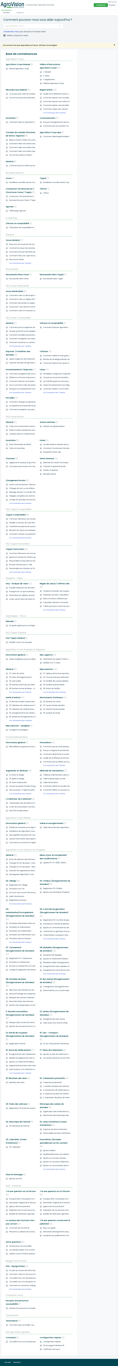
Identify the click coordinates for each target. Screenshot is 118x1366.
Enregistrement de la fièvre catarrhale (58, 970)
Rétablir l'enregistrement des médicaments (26, 1058)
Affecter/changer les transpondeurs (23, 994)
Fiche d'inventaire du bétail (20, 444)
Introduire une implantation (20, 931)
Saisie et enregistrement (52, 823)
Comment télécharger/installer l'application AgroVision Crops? (68, 136)
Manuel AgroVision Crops (19, 68)
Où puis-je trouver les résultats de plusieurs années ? (64, 377)
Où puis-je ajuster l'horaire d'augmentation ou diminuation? (33, 786)
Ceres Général (14, 240)
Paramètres (47, 742)
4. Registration (49, 79)
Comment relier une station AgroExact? (25, 151)
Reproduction (48, 669)
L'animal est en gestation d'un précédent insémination (65, 931)
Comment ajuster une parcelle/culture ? (59, 105)
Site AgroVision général (18, 1332)
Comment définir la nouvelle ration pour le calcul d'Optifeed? (68, 786)
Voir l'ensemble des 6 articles (20, 503)
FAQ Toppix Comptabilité (18, 509)
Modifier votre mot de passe (20, 642)
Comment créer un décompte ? (22, 295)
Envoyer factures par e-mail (20, 564)
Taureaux (11, 458)
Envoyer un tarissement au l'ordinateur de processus (30, 966)
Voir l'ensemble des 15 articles (54, 113)
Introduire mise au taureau (20, 938)
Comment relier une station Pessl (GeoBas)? (27, 147)
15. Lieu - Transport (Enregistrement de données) (54, 1036)
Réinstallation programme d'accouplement (26, 746)
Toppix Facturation (16, 549)
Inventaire (12, 118)
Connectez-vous (11, 31)
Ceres (9, 178)
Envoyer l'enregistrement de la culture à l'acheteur (63, 122)
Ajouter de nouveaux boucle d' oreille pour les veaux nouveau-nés (35, 1026)
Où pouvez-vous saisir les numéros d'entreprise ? (29, 307)
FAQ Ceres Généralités (17, 285)
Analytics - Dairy (14, 578)
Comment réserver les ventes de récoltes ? (60, 363)
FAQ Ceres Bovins (15, 416)
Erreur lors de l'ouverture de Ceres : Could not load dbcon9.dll (33, 244)
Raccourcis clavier (16, 259)
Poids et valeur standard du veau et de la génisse (29, 430)
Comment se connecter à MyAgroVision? (26, 1285)
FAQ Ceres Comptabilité (18, 317)
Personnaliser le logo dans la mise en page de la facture (31, 561)
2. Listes (46, 76)
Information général (16, 655)
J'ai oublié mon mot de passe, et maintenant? (28, 1282)
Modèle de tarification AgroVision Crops (25, 1214)
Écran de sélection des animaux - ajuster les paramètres (32, 859)
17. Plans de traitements (52, 1050)
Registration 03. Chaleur (52, 888)
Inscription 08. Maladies (52, 955)
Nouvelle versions (15, 172)
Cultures (45, 351)
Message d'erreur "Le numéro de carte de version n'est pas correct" (36, 492)
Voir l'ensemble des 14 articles (54, 692)
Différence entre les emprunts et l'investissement (29, 377)
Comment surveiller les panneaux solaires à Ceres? (29, 335)
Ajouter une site (15, 1178)
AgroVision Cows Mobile (18, 817)
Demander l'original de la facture (22, 1202)
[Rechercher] (60, 26)
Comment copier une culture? (55, 109)
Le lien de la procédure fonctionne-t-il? (25, 807)
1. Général (47, 72)
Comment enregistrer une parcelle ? (24, 409)
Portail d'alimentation (17, 737)
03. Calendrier (14, 1147)
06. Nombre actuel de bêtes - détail (23, 688)
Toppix (44, 178)
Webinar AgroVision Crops (53, 83)
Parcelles (11, 398)
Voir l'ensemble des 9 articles (20, 692)
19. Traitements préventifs (54, 1078)
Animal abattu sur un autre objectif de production (63, 990)
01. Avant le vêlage (16, 775)
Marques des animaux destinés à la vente (26, 997)
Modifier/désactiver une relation (56, 1154)
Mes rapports (47, 655)
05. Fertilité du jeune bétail (53, 685)
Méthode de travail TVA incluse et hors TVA (60, 462)
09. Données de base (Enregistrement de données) (20, 982)
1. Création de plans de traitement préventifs (61, 1086)
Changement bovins (17, 480)
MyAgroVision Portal (16, 1260)
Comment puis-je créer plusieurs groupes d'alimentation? (66, 746)
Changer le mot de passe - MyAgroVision (25, 867)
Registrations (48, 89)
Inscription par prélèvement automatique (60, 1235)
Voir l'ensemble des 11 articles (20, 942)
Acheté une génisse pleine (54, 426)
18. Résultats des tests (17, 1078)
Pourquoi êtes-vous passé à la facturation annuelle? (30, 1199)
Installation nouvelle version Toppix (57, 182)
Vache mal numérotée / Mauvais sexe (24, 484)
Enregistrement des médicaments (23, 1054)
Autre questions (15, 1242)
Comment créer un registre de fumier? (25, 299)
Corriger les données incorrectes (22, 500)
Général (10, 161)
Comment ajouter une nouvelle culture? (59, 98)
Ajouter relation (49, 1150)
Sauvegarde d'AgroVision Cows (21, 874)
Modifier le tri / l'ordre (51, 663)
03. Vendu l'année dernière (54, 705)
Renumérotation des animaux (21, 1001)
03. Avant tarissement (18, 782)
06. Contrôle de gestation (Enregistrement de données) (54, 912)
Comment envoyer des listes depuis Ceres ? (27, 252)
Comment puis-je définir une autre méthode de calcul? (65, 762)
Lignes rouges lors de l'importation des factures (28, 359)
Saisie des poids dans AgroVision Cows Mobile (61, 827)
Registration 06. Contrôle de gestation (58, 920)
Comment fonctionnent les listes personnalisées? (63, 448)
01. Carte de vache (16, 673)
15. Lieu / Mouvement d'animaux (56, 1043)
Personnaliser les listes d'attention (56, 1133)
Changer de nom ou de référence (23, 488)
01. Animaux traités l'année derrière (23, 701)
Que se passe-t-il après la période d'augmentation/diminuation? (35, 790)
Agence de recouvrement (19, 1206)
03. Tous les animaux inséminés (56, 677)
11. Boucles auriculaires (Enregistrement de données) (20, 1015)
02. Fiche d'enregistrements (20, 677)
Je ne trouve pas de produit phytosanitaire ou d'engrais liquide (34, 98)
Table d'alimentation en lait (54, 779)
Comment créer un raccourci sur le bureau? (27, 1274)
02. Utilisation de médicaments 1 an (23, 705)
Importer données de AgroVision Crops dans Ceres (29, 363)
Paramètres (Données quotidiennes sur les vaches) (54, 1143)
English (54, 45)
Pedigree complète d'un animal (22, 496)
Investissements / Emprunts (20, 369)
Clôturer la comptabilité (18, 223)
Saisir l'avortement (16, 896)
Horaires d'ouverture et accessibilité (23, 1308)
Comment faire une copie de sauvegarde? (26, 255)
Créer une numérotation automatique (24, 426)
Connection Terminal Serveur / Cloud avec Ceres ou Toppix (33, 196)
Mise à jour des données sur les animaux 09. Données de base (34, 990)
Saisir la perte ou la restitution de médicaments (28, 1069)
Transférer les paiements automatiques (25, 526)
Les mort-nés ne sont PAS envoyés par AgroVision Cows (31, 892)
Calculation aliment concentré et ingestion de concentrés (66, 602)
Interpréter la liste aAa (52, 452)
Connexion (12, 1337)
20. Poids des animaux (17, 1104)
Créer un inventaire (17, 448)
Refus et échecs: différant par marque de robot (62, 598)
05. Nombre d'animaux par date (22, 685)
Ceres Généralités (16, 291)
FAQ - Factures (13, 1185)
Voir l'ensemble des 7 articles (20, 263)
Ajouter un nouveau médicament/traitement (61, 1162)
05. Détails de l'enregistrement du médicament (28, 717)
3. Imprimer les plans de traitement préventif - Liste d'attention (68, 1094)
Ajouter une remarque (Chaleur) (56, 892)
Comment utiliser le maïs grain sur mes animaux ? (63, 355)
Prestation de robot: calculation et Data (59, 595)
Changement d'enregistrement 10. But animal (61, 986)
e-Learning (11, 217)
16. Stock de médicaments (19, 1050)
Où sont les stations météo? (20, 155)
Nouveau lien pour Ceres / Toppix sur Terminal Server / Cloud (33, 200)
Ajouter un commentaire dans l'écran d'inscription (63, 1165)
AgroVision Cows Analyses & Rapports (25, 649)
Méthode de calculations (53, 770)
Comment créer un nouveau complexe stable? (28, 310)
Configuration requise (51, 1337)
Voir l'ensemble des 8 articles (20, 538)
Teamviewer (12, 1315)
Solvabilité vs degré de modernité (56, 374)
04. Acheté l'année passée (54, 709)
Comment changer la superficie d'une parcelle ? (29, 402)
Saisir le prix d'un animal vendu (55, 1023)
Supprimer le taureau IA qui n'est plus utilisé (26, 462)
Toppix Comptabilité (17, 514)
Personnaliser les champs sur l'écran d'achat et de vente (32, 568)
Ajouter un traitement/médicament (57, 959)
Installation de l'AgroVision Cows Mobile (24, 831)
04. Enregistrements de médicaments (24, 713)
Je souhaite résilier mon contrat (22, 1250)
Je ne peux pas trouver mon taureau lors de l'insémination (32, 466)
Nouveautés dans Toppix (53, 274)
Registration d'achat (17, 1043)
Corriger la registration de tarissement (24, 970)
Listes (44, 369)
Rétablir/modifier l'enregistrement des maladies (62, 962)
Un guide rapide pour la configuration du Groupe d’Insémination (34, 625)
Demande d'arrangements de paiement (59, 1232)
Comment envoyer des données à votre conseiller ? (30, 248)
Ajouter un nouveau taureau (54, 1158)
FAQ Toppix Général (16, 632)
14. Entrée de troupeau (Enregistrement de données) (20, 1036)
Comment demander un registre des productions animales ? (34, 303)
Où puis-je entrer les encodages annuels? (26, 331)
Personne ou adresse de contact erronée (25, 1232)
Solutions (20, 12)
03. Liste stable (15, 681)
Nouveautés (12, 269)
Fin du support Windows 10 (53, 1345)
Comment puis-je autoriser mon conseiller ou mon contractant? (69, 126)
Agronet (11, 206)
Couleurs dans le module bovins (22, 434)
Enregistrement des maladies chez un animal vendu (64, 966)
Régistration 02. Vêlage (18, 885)
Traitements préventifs (52, 1082)
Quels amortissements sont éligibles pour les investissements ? (68, 385)
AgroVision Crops (15, 59)
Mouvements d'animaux (53, 697)
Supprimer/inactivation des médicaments (26, 1065)
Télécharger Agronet (17, 211)
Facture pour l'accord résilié (20, 1246)
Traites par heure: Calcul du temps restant (60, 606)
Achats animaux (48, 422)
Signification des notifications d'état (57, 1111)
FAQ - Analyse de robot (18, 583)
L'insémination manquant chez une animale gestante (65, 935)
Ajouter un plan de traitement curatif (58, 1054)
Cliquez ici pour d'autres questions (23, 1253)
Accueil (6, 12)
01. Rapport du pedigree (18, 730)
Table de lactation (50, 782)
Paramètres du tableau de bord (22, 595)
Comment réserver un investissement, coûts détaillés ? (31, 381)
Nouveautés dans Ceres (18, 274)
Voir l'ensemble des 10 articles (54, 974)
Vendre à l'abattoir (50, 470)
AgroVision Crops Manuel (19, 64)
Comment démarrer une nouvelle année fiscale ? (29, 519)
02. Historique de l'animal (19, 1121)
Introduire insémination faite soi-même (25, 923)
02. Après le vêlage (16, 779)
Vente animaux (48, 458)
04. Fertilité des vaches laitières (55, 681)
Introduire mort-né (16, 889)
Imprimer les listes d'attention (55, 1129)
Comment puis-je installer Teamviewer (25, 1325)
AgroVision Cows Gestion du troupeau (25, 849)
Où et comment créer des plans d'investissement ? (30, 385)
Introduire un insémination (19, 927)
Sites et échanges (15, 1174)
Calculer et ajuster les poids (54, 466)
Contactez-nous (14, 1295)
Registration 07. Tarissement (20, 958)
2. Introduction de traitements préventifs (59, 1090)
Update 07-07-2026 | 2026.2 (54, 862)
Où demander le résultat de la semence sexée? (62, 444)
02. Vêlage (12, 881)
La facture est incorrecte (19, 1228)
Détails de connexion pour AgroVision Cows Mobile (29, 827)
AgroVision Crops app (51, 132)
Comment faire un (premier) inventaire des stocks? (30, 122)
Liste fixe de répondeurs (18, 810)
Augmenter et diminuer (18, 770)
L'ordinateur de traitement (20, 799)
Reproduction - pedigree (19, 725)
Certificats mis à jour (51, 1349)
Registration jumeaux (17, 900)
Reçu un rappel (49, 1228)
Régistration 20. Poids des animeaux (23, 1108)
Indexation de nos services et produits (24, 1210)
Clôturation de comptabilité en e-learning (26, 227)
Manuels (11, 621)
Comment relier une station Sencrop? (24, 143)
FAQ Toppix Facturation (18, 543)
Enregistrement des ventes (54, 1019)
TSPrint (44, 189)
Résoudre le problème (17, 89)
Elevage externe (49, 474)
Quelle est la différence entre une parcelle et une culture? (66, 94)
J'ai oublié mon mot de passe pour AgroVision (27, 1341)
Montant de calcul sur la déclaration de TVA (26, 530)
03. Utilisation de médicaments (21, 709)
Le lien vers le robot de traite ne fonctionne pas (28, 599)
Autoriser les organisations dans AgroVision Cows (28, 870)
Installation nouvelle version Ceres (23, 182)
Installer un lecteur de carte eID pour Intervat (27, 523)
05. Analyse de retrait (51, 713)
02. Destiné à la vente (52, 701)
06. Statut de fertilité (51, 688)
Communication (49, 118)
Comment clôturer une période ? (22, 534)
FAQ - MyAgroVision (16, 1266)
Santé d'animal (15, 697)
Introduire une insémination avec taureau (26, 935)
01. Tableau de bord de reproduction (57, 673)
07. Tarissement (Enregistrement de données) (20, 951)
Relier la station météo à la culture (23, 140)
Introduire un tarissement (19, 962)
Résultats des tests (16, 1082)
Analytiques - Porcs (16, 615)
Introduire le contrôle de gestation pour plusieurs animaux (66, 924)
